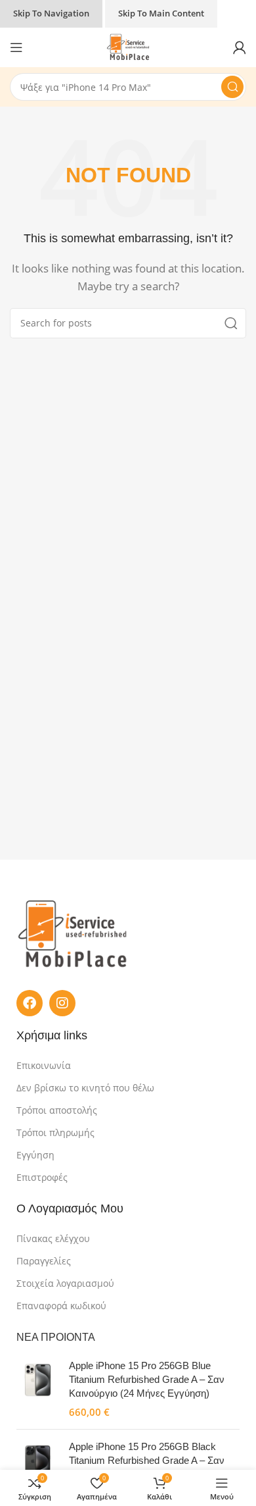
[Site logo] (128, 46)
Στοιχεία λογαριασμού (65, 1283)
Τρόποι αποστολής (56, 1110)
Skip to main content (161, 13)
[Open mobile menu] (16, 47)
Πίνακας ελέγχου (53, 1238)
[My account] (239, 47)
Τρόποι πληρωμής (55, 1132)
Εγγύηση (35, 1155)
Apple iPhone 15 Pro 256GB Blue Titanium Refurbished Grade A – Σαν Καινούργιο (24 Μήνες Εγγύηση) (146, 1379)
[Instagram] (62, 1003)
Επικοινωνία (43, 1065)
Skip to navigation (51, 13)
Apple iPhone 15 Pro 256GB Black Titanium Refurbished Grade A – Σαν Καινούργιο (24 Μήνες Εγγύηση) (146, 1460)
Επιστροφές (42, 1177)
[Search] (232, 87)
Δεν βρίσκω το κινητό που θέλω (85, 1087)
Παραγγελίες (43, 1261)
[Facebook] (29, 1003)
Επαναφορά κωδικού (61, 1305)
